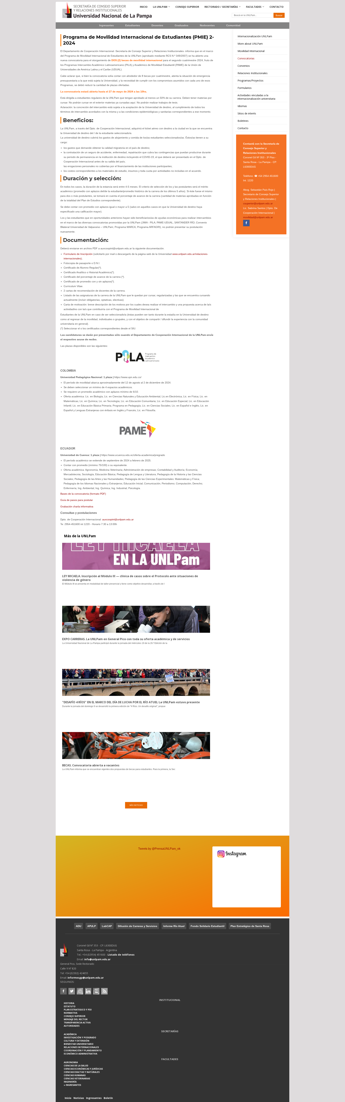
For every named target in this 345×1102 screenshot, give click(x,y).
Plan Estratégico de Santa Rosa (250, 926)
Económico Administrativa (80, 1053)
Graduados (181, 25)
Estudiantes (132, 25)
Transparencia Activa (77, 1022)
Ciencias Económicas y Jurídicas (83, 1068)
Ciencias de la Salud (76, 1065)
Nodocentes (207, 25)
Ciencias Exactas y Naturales (82, 1072)
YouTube (96, 991)
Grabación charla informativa (76, 506)
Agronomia (71, 1062)
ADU (78, 926)
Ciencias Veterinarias (77, 1078)
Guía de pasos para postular (76, 500)
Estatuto (69, 1006)
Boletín (108, 1098)
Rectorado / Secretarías (221, 6)
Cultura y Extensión (76, 1040)
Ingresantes (106, 25)
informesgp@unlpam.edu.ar (86, 977)
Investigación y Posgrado (80, 1037)
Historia (69, 1003)
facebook (63, 991)
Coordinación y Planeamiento (83, 1050)
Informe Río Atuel (174, 926)
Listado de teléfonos (121, 954)
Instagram (80, 991)
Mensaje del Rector (76, 1019)
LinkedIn (88, 991)
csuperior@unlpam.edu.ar (258, 203)
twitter (71, 991)
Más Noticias (136, 805)
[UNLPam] (68, 952)
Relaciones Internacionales (81, 1047)
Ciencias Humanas (75, 1075)
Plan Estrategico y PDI (78, 1009)
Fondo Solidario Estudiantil (207, 926)
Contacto (277, 6)
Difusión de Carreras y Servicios (137, 926)
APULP (91, 926)
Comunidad (233, 25)
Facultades (253, 6)
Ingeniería (70, 1081)
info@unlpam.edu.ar (97, 959)
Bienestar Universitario (78, 1044)
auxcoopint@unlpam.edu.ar (118, 519)
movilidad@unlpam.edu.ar (258, 217)
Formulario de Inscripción (78, 254)
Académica (70, 1034)
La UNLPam (160, 6)
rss (104, 991)
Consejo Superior (187, 6)
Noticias (78, 1098)
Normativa (70, 1012)
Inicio (144, 6)
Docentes (157, 25)
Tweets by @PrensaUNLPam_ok (159, 848)
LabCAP (107, 926)
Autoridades (71, 1025)
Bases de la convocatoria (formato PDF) (83, 493)
